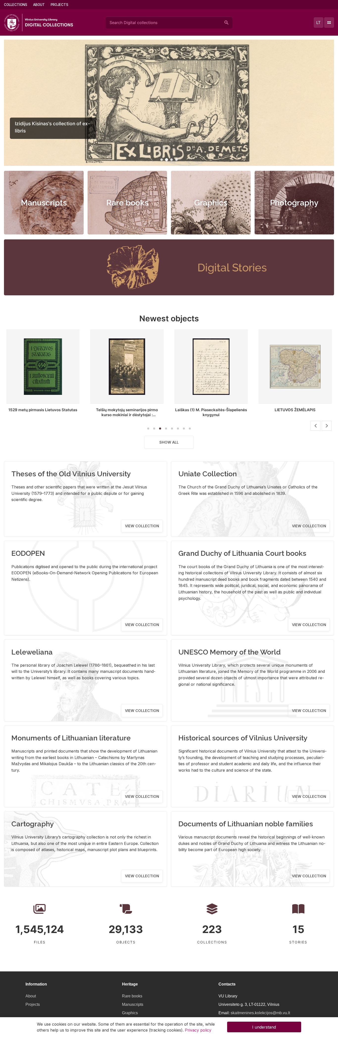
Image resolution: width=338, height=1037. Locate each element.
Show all (169, 442)
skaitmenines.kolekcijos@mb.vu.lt (260, 1013)
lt (318, 22)
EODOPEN (28, 553)
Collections (15, 5)
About (39, 5)
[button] (161, 159)
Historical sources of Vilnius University (243, 738)
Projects (59, 5)
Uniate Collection (207, 474)
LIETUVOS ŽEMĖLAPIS (217, 409)
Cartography (32, 824)
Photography (294, 202)
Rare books (127, 202)
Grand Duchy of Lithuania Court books (242, 553)
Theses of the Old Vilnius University (71, 474)
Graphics (210, 202)
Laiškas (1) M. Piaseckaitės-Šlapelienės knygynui (133, 412)
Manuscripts (44, 202)
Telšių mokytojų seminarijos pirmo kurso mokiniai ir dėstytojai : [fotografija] (49, 414)
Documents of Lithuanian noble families (245, 824)
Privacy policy (198, 1030)
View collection (142, 526)
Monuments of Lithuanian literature (71, 738)
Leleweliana (32, 652)
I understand (264, 1027)
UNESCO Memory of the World (229, 652)
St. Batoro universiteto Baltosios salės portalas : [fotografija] (301, 412)
